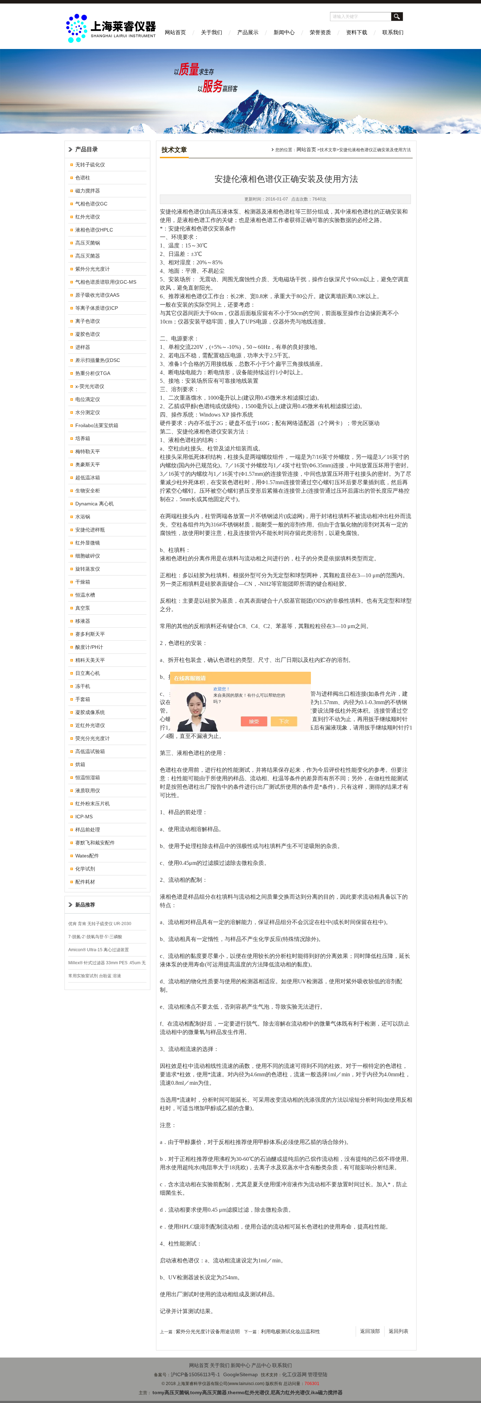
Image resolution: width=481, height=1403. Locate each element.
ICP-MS (84, 816)
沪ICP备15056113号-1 (195, 1374)
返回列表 (398, 1331)
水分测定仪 (87, 412)
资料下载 (356, 32)
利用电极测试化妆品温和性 (290, 1331)
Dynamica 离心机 (94, 503)
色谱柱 (82, 177)
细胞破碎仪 (87, 556)
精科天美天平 (90, 660)
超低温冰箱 (87, 477)
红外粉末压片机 (92, 803)
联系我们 (393, 32)
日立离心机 (87, 673)
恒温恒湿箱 (87, 777)
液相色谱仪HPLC (94, 230)
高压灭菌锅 (87, 243)
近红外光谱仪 (90, 725)
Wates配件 (87, 856)
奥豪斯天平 (87, 464)
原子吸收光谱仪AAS (97, 295)
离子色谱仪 (87, 321)
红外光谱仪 (87, 217)
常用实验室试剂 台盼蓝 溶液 (94, 975)
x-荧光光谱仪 (89, 386)
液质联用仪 (87, 790)
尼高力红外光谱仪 (290, 1392)
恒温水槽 (85, 595)
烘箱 (80, 764)
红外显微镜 (87, 543)
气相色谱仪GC (91, 204)
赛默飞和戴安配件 (95, 842)
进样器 (82, 347)
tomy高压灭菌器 (208, 1392)
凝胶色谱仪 (87, 334)
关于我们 (211, 32)
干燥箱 (82, 582)
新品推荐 (85, 904)
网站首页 (175, 32)
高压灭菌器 (87, 256)
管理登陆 (317, 1374)
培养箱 (82, 438)
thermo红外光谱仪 (248, 1392)
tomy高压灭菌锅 (170, 1392)
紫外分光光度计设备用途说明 (208, 1331)
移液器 (82, 621)
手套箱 (82, 699)
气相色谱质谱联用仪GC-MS (105, 282)
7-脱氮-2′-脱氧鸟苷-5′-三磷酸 (95, 936)
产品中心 (261, 1365)
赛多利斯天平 (90, 634)
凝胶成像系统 (90, 712)
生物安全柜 (87, 490)
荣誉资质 (320, 32)
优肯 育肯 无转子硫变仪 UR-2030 (99, 923)
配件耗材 (85, 882)
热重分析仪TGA (92, 373)
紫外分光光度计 (92, 269)
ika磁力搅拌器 (327, 1392)
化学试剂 (85, 869)
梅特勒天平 (87, 451)
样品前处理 (87, 829)
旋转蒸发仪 (87, 569)
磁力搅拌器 (87, 190)
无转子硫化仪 (90, 164)
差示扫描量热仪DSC (97, 360)
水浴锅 (82, 516)
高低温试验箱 (90, 751)
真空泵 (82, 608)
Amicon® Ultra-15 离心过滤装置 (98, 949)
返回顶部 (370, 1331)
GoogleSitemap (240, 1374)
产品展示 (247, 32)
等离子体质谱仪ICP (96, 308)
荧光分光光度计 (92, 738)
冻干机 (82, 686)
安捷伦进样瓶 (90, 530)
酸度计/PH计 (89, 647)
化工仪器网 (294, 1374)
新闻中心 (284, 32)
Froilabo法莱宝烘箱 (96, 425)
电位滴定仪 (87, 399)
